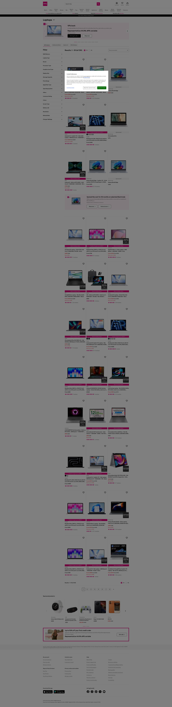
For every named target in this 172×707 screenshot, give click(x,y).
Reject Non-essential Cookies (90, 87)
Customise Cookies (70, 87)
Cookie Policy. (87, 77)
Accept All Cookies (101, 87)
